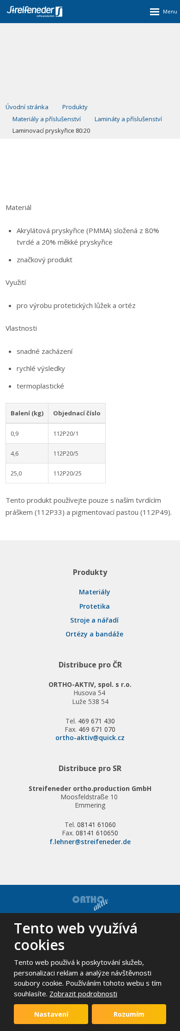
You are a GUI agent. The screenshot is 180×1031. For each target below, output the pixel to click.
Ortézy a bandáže (94, 634)
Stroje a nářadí (94, 620)
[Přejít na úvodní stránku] (34, 11)
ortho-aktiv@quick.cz (90, 737)
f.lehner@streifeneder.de (90, 841)
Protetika (94, 606)
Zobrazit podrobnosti (83, 993)
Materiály (94, 591)
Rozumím (129, 1014)
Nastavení (51, 1014)
